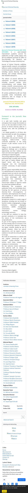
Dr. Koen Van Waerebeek (11, 327)
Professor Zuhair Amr (10, 337)
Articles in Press (8, 11)
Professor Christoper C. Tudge (12, 302)
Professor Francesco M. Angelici (13, 297)
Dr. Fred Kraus (8, 311)
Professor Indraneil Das (10, 387)
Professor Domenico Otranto (12, 353)
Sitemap (4, 459)
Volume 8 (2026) (10, 21)
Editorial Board (6, 454)
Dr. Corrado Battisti (9, 333)
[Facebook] (4, 484)
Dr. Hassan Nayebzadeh (11, 344)
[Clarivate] (14, 436)
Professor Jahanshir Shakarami (13, 355)
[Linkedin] (12, 484)
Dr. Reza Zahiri (8, 329)
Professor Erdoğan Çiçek (11, 357)
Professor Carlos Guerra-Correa (13, 381)
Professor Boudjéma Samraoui (13, 378)
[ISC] (14, 431)
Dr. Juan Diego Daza (9, 362)
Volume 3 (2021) (10, 39)
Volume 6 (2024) (10, 29)
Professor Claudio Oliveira (11, 346)
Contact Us (5, 457)
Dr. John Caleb (8, 331)
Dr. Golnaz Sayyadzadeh (11, 397)
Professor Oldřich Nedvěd (11, 322)
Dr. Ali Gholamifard (9, 293)
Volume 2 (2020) (10, 43)
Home (4, 450)
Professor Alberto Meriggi (11, 335)
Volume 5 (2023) (10, 32)
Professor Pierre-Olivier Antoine (13, 340)
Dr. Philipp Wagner (9, 324)
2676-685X (20, 408)
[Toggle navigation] (13, 3)
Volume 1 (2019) (10, 47)
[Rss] (16, 484)
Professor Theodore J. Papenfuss (13, 366)
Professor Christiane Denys (12, 359)
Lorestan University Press (11, 286)
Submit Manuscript (8, 455)
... (3, 441)
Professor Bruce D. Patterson (12, 307)
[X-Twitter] (8, 484)
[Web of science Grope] (14, 433)
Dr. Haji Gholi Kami (9, 364)
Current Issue (7, 14)
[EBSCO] (14, 438)
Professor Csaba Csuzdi (10, 349)
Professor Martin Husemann (12, 320)
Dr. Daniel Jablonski (9, 383)
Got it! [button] (4, 491)
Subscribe (21, 480)
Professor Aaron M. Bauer (11, 309)
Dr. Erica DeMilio (8, 313)
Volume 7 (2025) (10, 25)
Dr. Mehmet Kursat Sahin (11, 392)
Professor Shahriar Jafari (11, 351)
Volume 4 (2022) (10, 36)
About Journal (6, 452)
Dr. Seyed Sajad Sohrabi (11, 401)
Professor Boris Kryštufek (11, 318)
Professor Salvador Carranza (12, 376)
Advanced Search (9, 420)
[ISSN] (14, 428)
